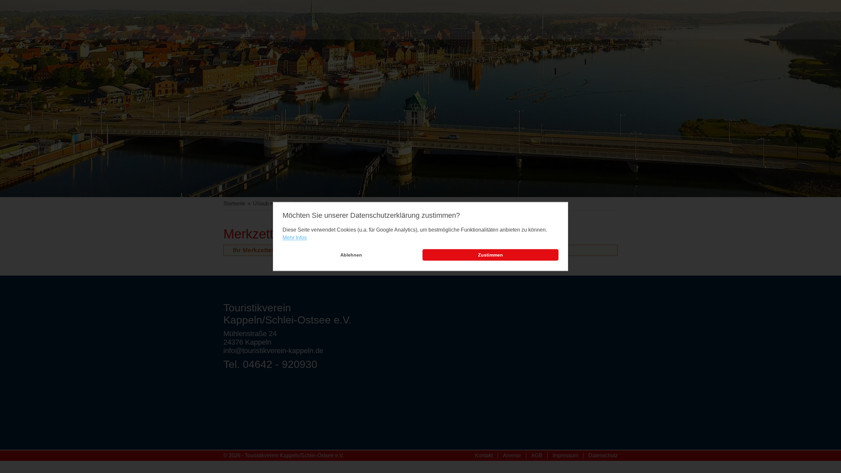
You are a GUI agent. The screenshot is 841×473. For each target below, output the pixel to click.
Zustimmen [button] (490, 255)
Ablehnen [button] (351, 255)
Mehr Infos (295, 237)
